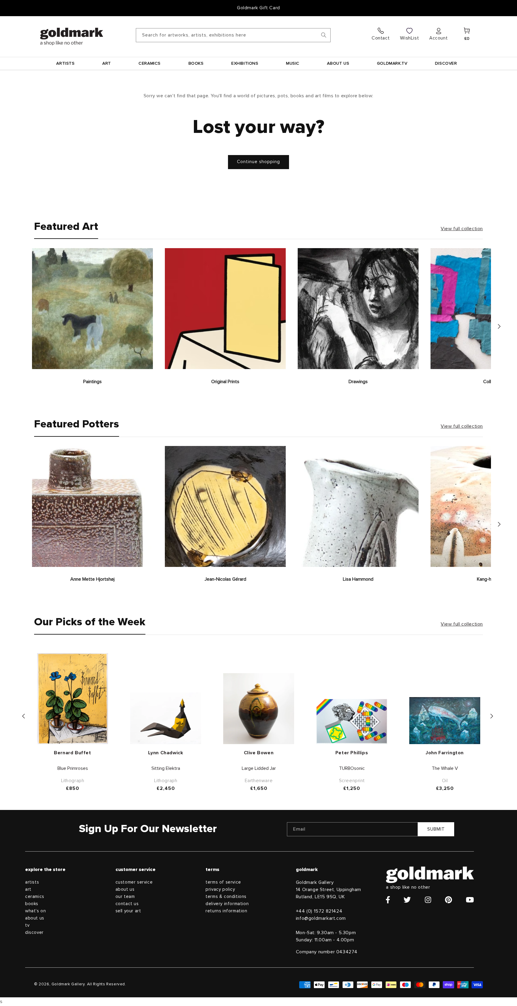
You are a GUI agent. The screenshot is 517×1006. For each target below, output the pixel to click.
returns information (226, 911)
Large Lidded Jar (259, 768)
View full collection (462, 228)
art (28, 889)
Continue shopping (258, 162)
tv (27, 925)
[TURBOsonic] (351, 721)
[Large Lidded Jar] (258, 708)
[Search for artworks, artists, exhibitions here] (323, 35)
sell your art (128, 911)
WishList (409, 38)
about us (34, 918)
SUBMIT (436, 829)
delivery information (227, 904)
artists (32, 882)
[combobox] (233, 35)
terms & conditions (226, 896)
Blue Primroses (72, 768)
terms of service (223, 882)
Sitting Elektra (165, 768)
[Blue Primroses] (72, 698)
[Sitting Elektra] (165, 718)
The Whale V (445, 768)
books (31, 904)
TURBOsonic (352, 768)
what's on (35, 911)
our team (125, 896)
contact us (127, 904)
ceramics (34, 896)
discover (34, 932)
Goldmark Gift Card (258, 7)
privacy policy (220, 889)
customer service (134, 882)
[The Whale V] (444, 720)
